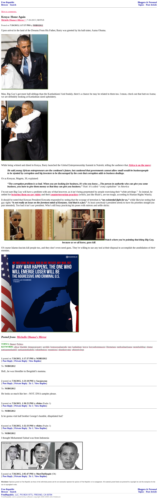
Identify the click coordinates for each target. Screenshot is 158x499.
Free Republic (7, 2)
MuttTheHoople (43, 474)
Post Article (151, 5)
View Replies (35, 361)
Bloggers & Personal (147, 2)
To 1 (31, 383)
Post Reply (8, 361)
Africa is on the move (140, 165)
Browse (4, 5)
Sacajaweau (41, 381)
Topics (141, 5)
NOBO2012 (41, 358)
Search (13, 5)
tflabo (39, 403)
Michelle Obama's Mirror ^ (13, 20)
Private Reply (20, 361)
